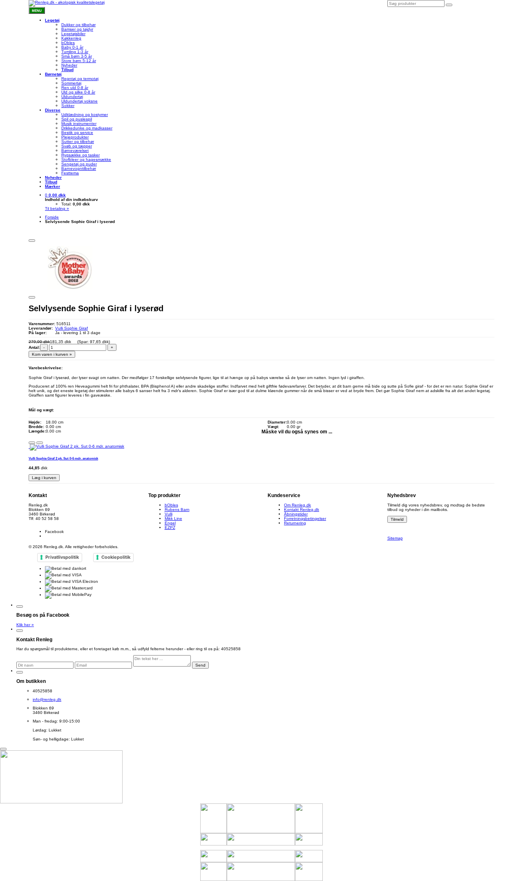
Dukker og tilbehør (78, 24)
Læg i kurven (44, 477)
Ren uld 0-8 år (74, 87)
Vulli (168, 514)
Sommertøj (71, 83)
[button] (55, 195)
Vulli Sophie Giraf (71, 328)
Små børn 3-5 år (76, 56)
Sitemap (395, 538)
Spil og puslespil (76, 119)
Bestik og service (77, 132)
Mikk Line (173, 518)
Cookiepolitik (115, 557)
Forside (52, 217)
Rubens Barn (177, 509)
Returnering (295, 523)
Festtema (70, 173)
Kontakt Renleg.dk (301, 509)
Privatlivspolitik (62, 557)
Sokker (67, 105)
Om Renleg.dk (297, 505)
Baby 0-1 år (72, 47)
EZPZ (170, 527)
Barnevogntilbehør (78, 168)
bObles (68, 42)
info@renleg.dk (43, 523)
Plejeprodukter (75, 137)
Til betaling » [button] (57, 208)
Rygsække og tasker (80, 155)
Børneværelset (75, 150)
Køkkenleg (71, 38)
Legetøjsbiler (73, 33)
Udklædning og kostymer (84, 114)
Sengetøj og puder (79, 164)
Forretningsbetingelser (305, 518)
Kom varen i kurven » (52, 354)
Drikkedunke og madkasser (86, 128)
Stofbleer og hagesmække (86, 159)
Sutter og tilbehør (77, 141)
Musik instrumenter (78, 123)
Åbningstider (296, 514)
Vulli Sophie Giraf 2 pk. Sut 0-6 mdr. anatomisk (63, 458)
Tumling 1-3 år (74, 51)
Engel (170, 523)
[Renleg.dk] (67, 3)
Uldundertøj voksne (79, 101)
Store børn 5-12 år (78, 60)
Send (200, 665)
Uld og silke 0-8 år (78, 92)
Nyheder (69, 65)
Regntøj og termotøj (79, 78)
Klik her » (25, 624)
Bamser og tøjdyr (77, 29)
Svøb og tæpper (76, 146)
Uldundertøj (72, 96)
